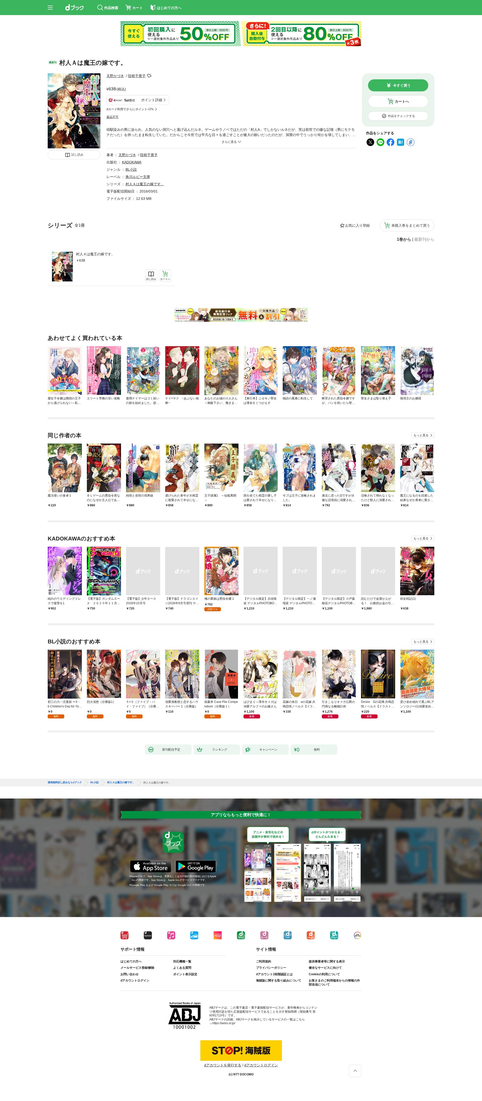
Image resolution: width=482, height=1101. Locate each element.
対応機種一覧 (182, 961)
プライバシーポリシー (271, 967)
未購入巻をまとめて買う (410, 225)
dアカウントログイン (134, 980)
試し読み (77, 154)
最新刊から (424, 239)
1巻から (404, 239)
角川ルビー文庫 (138, 177)
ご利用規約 (263, 961)
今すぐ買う (402, 85)
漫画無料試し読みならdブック (65, 782)
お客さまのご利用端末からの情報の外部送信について (334, 982)
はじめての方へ (131, 961)
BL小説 (131, 169)
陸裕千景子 (137, 76)
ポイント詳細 (151, 100)
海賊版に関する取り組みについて (278, 980)
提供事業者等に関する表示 (327, 961)
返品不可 (112, 117)
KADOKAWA (131, 162)
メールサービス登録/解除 (137, 967)
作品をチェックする (401, 116)
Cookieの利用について (324, 974)
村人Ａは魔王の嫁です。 (95, 254)
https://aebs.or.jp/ (223, 1023)
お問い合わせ (129, 974)
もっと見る (421, 435)
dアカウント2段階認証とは (274, 974)
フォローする (149, 75)
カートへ (402, 101)
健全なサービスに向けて (325, 967)
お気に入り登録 (357, 225)
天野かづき (115, 76)
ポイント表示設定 (185, 974)
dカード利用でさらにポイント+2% (130, 109)
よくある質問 (182, 967)
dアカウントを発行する (222, 1065)
